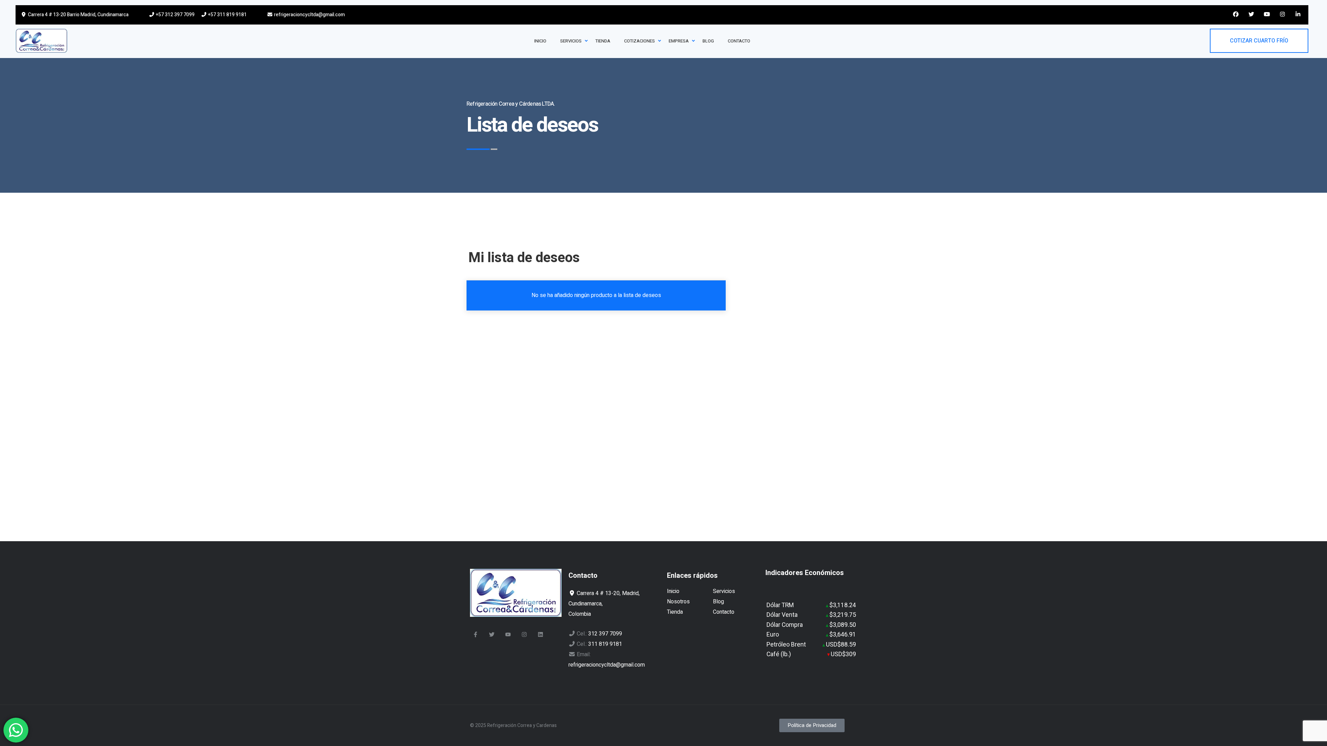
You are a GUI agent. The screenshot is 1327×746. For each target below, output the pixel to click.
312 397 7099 (605, 634)
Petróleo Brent (786, 644)
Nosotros (678, 601)
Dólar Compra (784, 625)
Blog (718, 601)
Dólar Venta (782, 615)
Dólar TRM (780, 605)
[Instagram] (524, 634)
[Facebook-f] (475, 634)
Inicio (673, 591)
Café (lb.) (778, 654)
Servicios (724, 591)
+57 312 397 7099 (175, 14)
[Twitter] (491, 634)
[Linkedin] (540, 634)
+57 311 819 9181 (227, 14)
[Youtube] (508, 634)
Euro (772, 634)
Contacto (723, 612)
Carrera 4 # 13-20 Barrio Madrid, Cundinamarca (78, 14)
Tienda (675, 612)
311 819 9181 (605, 644)
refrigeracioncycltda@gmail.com (309, 14)
